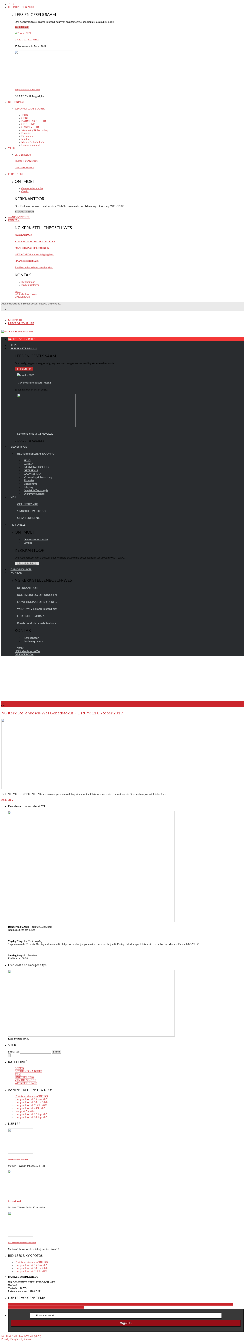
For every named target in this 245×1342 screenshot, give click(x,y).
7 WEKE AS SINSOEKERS (109, 1304)
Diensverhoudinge (31, 145)
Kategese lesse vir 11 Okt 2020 (31, 1105)
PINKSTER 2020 (24, 1077)
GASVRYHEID (30, 127)
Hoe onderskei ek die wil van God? (22, 1243)
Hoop (197, 1304)
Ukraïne (80, 1307)
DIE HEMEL (172, 1304)
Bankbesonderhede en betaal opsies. (34, 267)
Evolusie (189, 1304)
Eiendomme (27, 136)
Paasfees (40, 1307)
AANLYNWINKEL (19, 217)
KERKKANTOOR (23, 235)
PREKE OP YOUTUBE (21, 323)
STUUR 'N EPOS (24, 211)
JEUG (24, 115)
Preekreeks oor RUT (65, 1307)
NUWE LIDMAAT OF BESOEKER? (32, 248)
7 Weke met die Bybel (136, 1304)
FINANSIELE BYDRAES (26, 261)
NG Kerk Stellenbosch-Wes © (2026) (21, 1336)
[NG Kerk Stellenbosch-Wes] (17, 331)
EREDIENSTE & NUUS (21, 7)
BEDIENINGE (16, 101)
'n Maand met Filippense (21, 1304)
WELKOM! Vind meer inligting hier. (34, 254)
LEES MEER (22, 27)
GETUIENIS (28, 124)
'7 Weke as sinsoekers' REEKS (27, 40)
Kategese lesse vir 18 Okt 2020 (31, 1102)
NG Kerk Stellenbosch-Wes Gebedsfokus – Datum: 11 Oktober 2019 (62, 712)
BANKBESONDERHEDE (22, 339)
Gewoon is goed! (14, 1201)
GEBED (25, 118)
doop (182, 1304)
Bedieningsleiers (30, 285)
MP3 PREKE (15, 319)
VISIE (11, 148)
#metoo (38, 1304)
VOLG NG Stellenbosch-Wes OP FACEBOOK (25, 294)
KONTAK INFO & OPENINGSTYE (35, 241)
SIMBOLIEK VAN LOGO (26, 161)
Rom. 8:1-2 (7, 799)
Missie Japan (29, 1307)
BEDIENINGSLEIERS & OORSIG (30, 108)
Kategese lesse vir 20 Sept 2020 (31, 1117)
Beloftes (160, 1304)
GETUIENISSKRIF (23, 154)
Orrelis (24, 191)
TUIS (11, 4)
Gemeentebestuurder (32, 188)
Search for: (14, 1051)
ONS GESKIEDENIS (24, 167)
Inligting (25, 139)
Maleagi (18, 1307)
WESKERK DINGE (26, 1083)
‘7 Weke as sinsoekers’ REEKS (31, 1096)
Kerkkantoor (28, 282)
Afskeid (152, 1304)
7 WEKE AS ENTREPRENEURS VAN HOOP (68, 1304)
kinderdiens (206, 1304)
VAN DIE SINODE (25, 1080)
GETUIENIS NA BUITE (28, 1071)
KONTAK (14, 220)
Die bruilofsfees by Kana (18, 1159)
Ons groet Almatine (25, 1111)
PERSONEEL (16, 174)
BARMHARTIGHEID (33, 121)
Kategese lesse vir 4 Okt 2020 (30, 1108)
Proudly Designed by (16, 1339)
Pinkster (49, 1307)
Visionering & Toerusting (34, 130)
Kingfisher (217, 1304)
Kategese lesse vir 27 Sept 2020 (31, 1114)
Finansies (26, 133)
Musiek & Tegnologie (32, 142)
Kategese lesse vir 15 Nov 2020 (27, 90)
